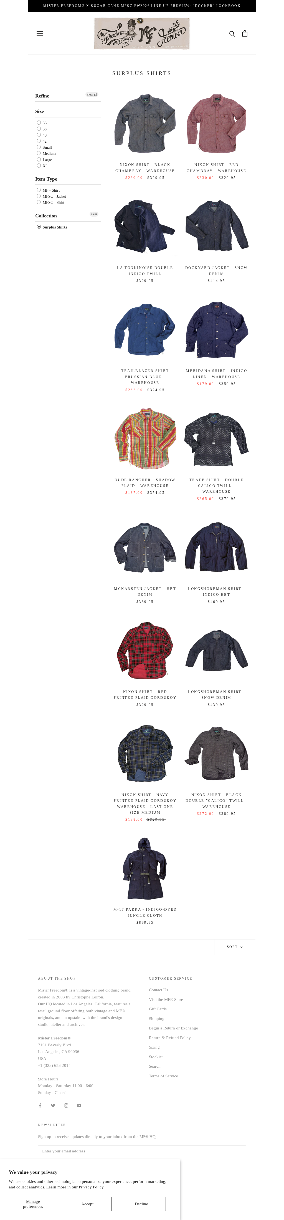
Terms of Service (163, 1076)
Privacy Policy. (92, 1187)
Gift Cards (158, 1009)
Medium (49, 154)
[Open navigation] (40, 33)
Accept (87, 1204)
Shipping (156, 1018)
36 (44, 123)
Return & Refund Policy (170, 1038)
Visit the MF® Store (166, 999)
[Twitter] (53, 1105)
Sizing (154, 1047)
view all (92, 94)
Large (47, 160)
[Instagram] (66, 1105)
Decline (141, 1204)
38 (44, 129)
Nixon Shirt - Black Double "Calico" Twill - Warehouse (216, 801)
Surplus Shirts (54, 227)
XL (45, 166)
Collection (46, 216)
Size (39, 111)
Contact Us (158, 990)
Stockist (156, 1057)
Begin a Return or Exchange (173, 1028)
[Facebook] (40, 1105)
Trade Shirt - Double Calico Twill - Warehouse (216, 486)
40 (44, 135)
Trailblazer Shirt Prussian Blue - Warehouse (145, 377)
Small (47, 147)
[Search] (232, 33)
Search (155, 1066)
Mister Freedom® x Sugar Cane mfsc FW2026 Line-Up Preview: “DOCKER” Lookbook (142, 6)
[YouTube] (79, 1105)
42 (44, 141)
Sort (233, 947)
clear (94, 214)
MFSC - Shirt (53, 203)
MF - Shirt (51, 190)
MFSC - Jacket (54, 196)
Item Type (46, 179)
